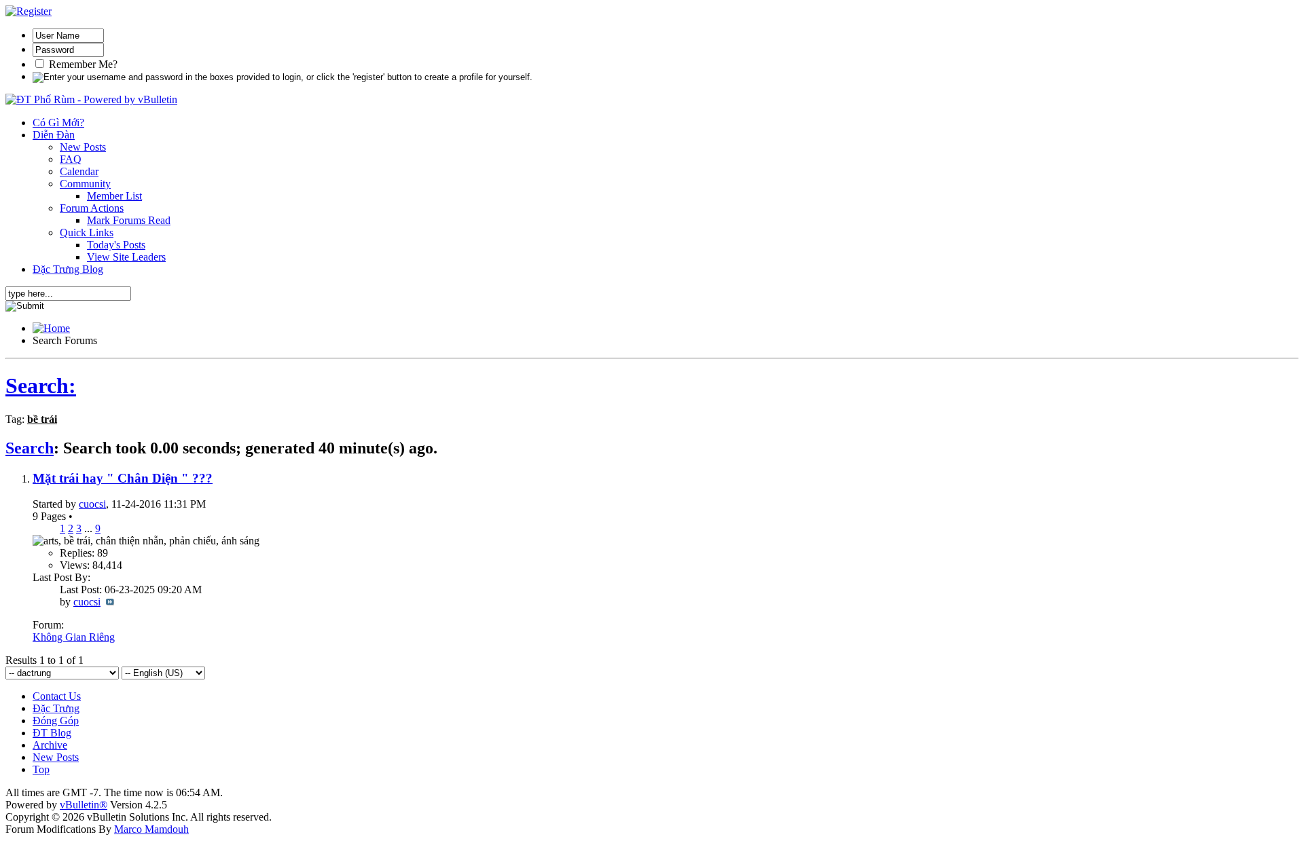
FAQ (71, 159)
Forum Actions (92, 208)
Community (85, 183)
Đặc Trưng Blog (68, 269)
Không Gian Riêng (74, 637)
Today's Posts (116, 244)
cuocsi (92, 504)
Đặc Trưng (56, 708)
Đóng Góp (56, 720)
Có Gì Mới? (58, 122)
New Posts (83, 147)
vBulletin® (83, 804)
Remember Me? (81, 64)
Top (41, 769)
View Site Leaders (126, 257)
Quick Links (86, 232)
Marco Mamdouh (151, 829)
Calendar (79, 171)
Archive (50, 745)
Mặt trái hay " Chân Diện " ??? (123, 478)
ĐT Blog (52, 733)
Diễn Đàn (54, 135)
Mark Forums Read (128, 220)
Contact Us (57, 696)
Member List (114, 196)
